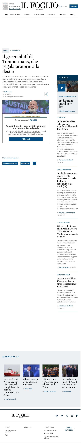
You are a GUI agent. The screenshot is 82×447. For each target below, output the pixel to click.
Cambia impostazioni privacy (51, 437)
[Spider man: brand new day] (67, 86)
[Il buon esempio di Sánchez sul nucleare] (31, 370)
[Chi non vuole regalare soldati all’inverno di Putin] (50, 370)
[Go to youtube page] (62, 416)
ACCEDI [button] (33, 120)
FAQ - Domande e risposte (10, 431)
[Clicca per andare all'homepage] (20, 416)
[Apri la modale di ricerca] (74, 14)
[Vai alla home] (39, 6)
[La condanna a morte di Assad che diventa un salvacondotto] (69, 370)
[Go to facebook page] (57, 416)
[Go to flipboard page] (77, 416)
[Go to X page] (67, 416)
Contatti (7, 427)
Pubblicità (27, 427)
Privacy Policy (49, 427)
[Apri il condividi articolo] (46, 94)
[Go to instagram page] (72, 416)
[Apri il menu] (6, 14)
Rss (6, 435)
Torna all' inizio (69, 429)
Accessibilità (48, 433)
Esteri (5, 50)
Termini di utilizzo (50, 430)
